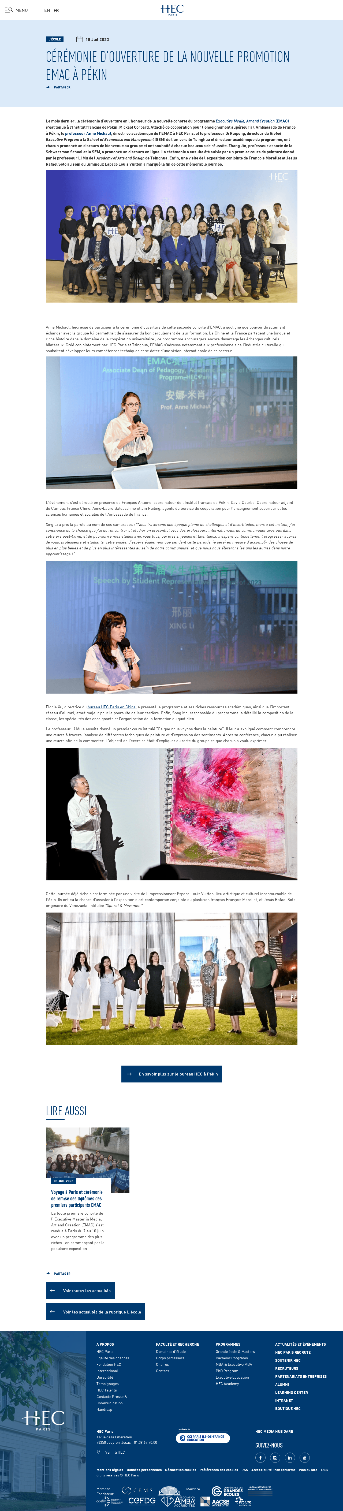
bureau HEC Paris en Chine (112, 707)
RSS (244, 1469)
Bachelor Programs (232, 1357)
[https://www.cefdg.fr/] (142, 1501)
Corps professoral (170, 1357)
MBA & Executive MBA (234, 1364)
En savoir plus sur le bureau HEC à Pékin (178, 1073)
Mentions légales (110, 1469)
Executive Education (232, 1377)
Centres (162, 1370)
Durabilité (104, 1377)
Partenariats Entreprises (301, 1376)
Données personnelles (144, 1469)
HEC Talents (106, 1390)
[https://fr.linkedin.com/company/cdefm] (109, 1501)
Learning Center (291, 1392)
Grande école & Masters (235, 1351)
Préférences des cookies (219, 1469)
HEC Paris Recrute (293, 1352)
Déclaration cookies (180, 1469)
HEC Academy (227, 1383)
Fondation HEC (108, 1364)
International (107, 1370)
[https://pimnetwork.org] (169, 1491)
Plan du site (308, 1469)
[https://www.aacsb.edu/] (214, 1501)
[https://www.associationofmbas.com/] (178, 1502)
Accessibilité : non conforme (273, 1469)
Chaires (162, 1364)
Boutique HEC (288, 1408)
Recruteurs (286, 1368)
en (47, 10)
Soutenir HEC (288, 1360)
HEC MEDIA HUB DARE (274, 1431)
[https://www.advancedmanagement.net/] (260, 1491)
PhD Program (227, 1370)
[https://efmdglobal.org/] (243, 1501)
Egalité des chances (112, 1357)
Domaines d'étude (171, 1351)
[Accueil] (172, 9)
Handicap (104, 1409)
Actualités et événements (300, 1344)
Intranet (284, 1400)
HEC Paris (104, 1351)
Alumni (282, 1384)
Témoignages (107, 1383)
